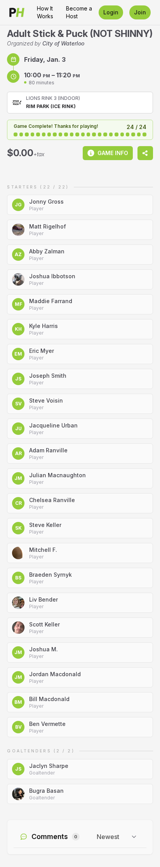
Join (140, 12)
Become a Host (79, 12)
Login (110, 12)
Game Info (112, 153)
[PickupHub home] (16, 12)
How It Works (45, 12)
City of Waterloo (63, 43)
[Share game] (145, 153)
